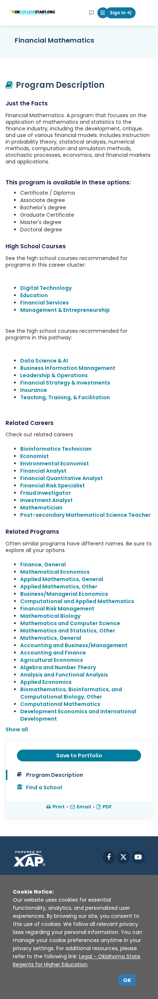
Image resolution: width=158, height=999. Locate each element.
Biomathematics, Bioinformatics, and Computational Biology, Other (71, 693)
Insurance (33, 390)
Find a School (44, 787)
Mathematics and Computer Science (70, 623)
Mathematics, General (50, 638)
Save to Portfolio (79, 755)
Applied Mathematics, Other (58, 586)
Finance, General (43, 564)
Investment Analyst (46, 500)
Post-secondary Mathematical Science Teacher (85, 515)
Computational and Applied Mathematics (77, 601)
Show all (17, 729)
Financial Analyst (43, 471)
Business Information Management (67, 368)
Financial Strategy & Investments (65, 382)
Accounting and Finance (53, 652)
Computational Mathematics (60, 704)
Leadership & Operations (54, 375)
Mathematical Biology (50, 616)
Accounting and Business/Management (74, 645)
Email (84, 806)
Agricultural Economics (51, 660)
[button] (102, 12)
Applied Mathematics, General (61, 579)
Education (34, 295)
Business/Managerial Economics (64, 594)
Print (59, 806)
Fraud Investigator (45, 493)
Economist (34, 456)
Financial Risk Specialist (52, 485)
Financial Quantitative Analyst (61, 478)
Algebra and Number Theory (58, 667)
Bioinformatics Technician (55, 448)
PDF (107, 806)
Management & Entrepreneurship (65, 310)
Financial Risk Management (57, 608)
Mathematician (41, 507)
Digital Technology (46, 288)
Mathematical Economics (55, 572)
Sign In (118, 13)
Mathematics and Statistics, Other (67, 630)
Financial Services (44, 302)
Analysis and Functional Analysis (64, 674)
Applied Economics (46, 682)
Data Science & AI (44, 360)
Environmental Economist (54, 463)
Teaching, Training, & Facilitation (65, 397)
